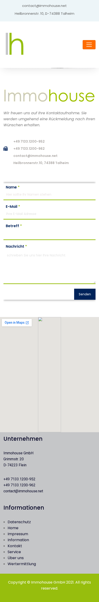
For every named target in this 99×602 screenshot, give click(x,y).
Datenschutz (19, 522)
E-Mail (13, 206)
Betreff (14, 226)
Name (13, 187)
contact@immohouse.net (23, 491)
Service (14, 552)
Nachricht (16, 246)
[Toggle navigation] (89, 44)
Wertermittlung (22, 564)
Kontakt (15, 546)
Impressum (18, 534)
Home (13, 528)
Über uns (16, 558)
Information (18, 540)
